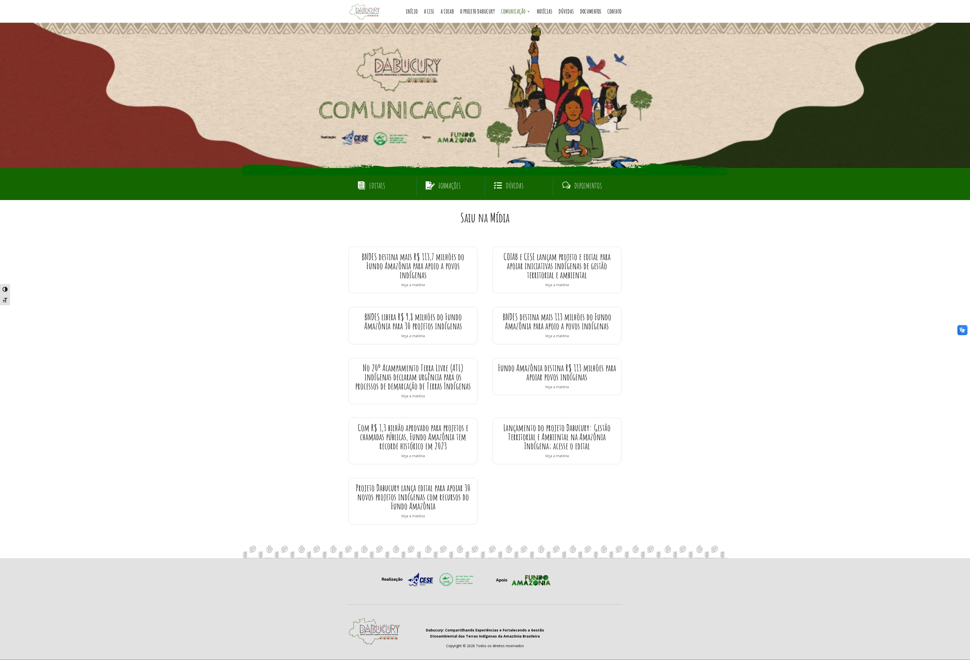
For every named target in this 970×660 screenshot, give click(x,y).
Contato (614, 12)
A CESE (429, 12)
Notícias (544, 12)
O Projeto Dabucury (477, 12)
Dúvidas (566, 12)
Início (412, 12)
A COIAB (447, 12)
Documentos (590, 12)
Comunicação (513, 12)
